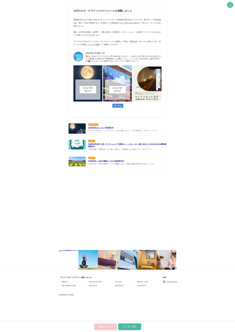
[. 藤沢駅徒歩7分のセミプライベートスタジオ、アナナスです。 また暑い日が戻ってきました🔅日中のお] (87, 83)
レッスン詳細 (94, 44)
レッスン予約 (129, 326)
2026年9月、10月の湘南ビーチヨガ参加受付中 (106, 161)
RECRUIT (119, 286)
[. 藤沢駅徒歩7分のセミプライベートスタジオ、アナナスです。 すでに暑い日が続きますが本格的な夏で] (117, 83)
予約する (133, 41)
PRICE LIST (142, 282)
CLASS (118, 282)
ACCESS (93, 286)
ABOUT (65, 282)
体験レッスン (105, 326)
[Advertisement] (117, 210)
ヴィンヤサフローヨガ (128, 23)
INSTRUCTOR (95, 282)
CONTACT (142, 286)
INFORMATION (69, 286)
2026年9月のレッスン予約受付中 (101, 128)
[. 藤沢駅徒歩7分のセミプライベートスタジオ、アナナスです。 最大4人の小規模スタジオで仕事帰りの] (147, 83)
